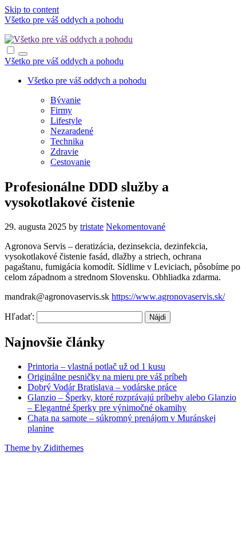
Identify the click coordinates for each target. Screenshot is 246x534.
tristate (92, 226)
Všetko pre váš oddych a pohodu (64, 20)
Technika (67, 141)
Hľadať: (19, 316)
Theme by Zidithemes (44, 448)
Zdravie (64, 151)
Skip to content (32, 9)
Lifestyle (66, 120)
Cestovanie (70, 162)
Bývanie (65, 100)
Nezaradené (71, 131)
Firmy (61, 110)
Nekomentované (135, 226)
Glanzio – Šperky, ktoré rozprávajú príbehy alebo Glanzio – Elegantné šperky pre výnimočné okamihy (131, 402)
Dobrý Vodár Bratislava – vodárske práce (102, 387)
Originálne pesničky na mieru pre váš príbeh (107, 377)
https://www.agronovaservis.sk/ (168, 296)
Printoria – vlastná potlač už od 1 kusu (96, 366)
